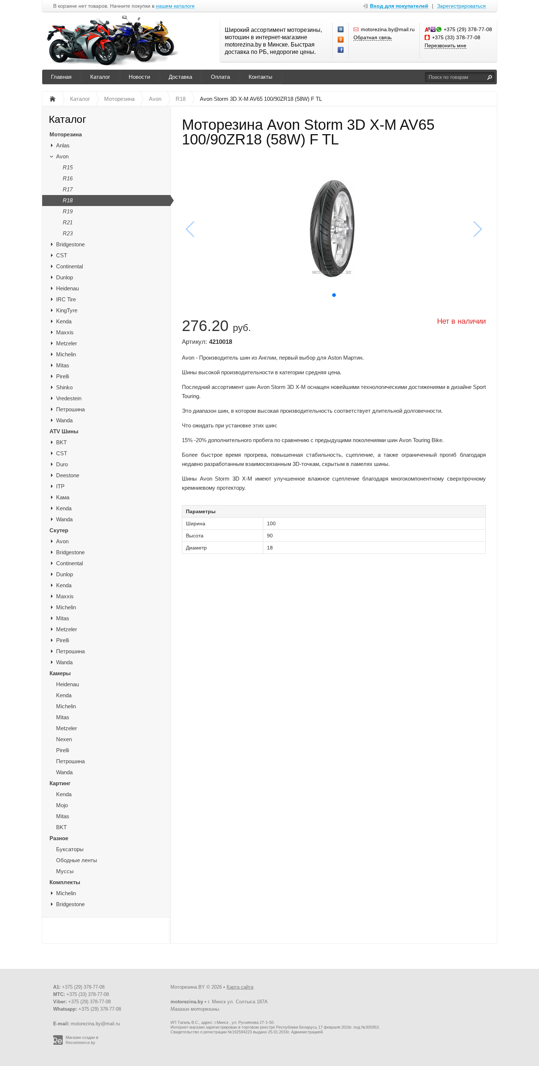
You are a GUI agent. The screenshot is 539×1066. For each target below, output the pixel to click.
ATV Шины (64, 431)
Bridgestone (70, 244)
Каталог (100, 77)
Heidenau (67, 288)
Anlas (63, 145)
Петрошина (70, 409)
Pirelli (62, 376)
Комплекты (65, 882)
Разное (59, 838)
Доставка (180, 77)
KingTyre (66, 310)
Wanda (64, 420)
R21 (68, 222)
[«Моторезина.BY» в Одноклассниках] (341, 40)
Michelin (66, 354)
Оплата (220, 77)
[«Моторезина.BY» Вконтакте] (341, 29)
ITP (60, 486)
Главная (61, 77)
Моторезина (66, 134)
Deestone (67, 475)
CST (61, 255)
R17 (68, 189)
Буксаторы (70, 849)
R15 (68, 167)
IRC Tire (66, 299)
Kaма (62, 497)
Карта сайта (240, 987)
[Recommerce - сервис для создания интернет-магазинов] (58, 1043)
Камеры (60, 673)
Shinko (64, 387)
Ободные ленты (76, 860)
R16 (68, 178)
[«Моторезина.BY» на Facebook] (341, 50)
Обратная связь (372, 37)
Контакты (260, 77)
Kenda (64, 321)
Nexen (64, 739)
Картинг (60, 783)
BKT (61, 442)
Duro (62, 464)
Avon (62, 156)
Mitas (62, 365)
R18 (68, 200)
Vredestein (68, 398)
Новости (139, 77)
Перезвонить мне (445, 45)
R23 (68, 233)
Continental (69, 266)
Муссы (65, 871)
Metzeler (66, 343)
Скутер (59, 530)
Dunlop (64, 277)
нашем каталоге (175, 6)
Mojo (62, 805)
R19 (68, 211)
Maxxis (65, 332)
